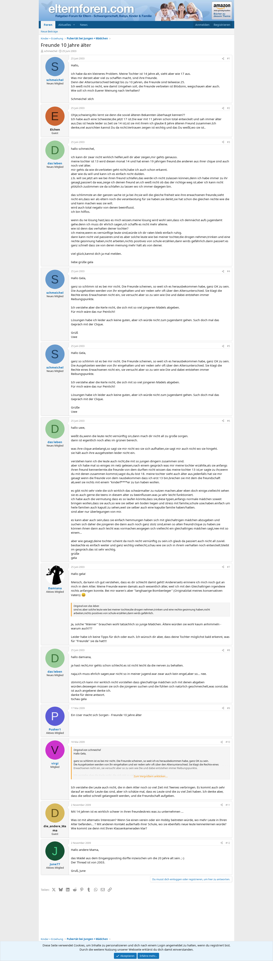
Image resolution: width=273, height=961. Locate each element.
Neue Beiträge (49, 31)
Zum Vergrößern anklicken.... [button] (151, 776)
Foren (48, 25)
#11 (228, 805)
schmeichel (50, 51)
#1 (228, 58)
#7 (228, 567)
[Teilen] (223, 58)
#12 (228, 843)
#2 (228, 108)
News (84, 25)
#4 (228, 271)
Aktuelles (64, 25)
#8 (228, 650)
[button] (74, 24)
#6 (228, 421)
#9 (228, 708)
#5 (228, 346)
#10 (228, 742)
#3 (228, 142)
